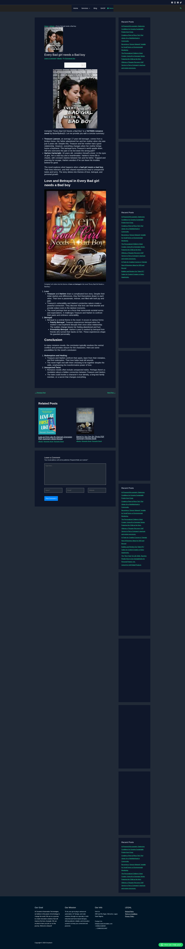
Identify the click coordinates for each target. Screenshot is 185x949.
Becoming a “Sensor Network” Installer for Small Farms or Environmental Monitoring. (133, 47)
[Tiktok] (181, 2)
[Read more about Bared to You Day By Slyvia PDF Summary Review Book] (85, 421)
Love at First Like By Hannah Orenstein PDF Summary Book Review (55, 438)
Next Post (111, 392)
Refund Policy (129, 911)
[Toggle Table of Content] (82, 65)
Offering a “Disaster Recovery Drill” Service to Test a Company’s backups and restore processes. (133, 65)
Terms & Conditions (131, 914)
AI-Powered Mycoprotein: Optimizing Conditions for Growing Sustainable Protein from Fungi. (133, 29)
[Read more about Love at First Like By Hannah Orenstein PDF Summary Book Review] (47, 421)
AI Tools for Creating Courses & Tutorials (134, 262)
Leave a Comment (50, 58)
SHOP (102, 8)
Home (75, 8)
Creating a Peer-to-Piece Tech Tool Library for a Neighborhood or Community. (132, 38)
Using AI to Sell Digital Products (131, 565)
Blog (95, 8)
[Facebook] (172, 2)
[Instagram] (178, 2)
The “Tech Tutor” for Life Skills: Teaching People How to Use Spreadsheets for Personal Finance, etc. (133, 558)
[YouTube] (175, 2)
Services (84, 8)
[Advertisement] (134, 107)
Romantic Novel (48, 441)
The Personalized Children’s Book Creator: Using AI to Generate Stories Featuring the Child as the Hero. (133, 56)
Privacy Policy (129, 916)
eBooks (59, 58)
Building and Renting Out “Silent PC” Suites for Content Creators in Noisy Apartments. (132, 274)
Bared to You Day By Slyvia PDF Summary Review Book (90, 438)
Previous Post (40, 392)
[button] (89, 8)
